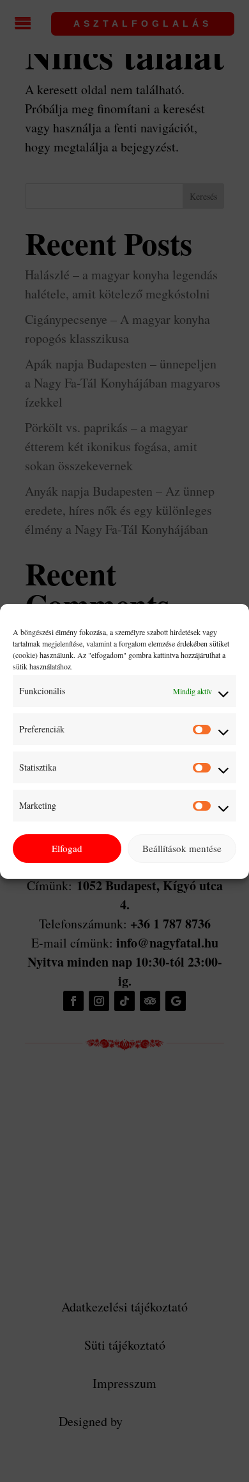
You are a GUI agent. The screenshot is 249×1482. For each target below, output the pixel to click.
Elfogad (67, 848)
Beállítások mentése (182, 848)
